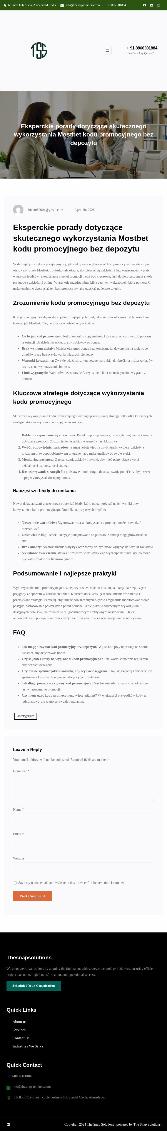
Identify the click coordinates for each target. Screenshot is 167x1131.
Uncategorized (25, 716)
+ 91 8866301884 (142, 48)
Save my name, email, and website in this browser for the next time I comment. (72, 882)
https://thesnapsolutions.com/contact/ (58, 1038)
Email (18, 834)
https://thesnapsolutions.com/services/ (55, 1030)
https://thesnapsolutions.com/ (66, 1046)
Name (18, 809)
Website (18, 858)
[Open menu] (108, 50)
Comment (21, 771)
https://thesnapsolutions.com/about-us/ (57, 1022)
